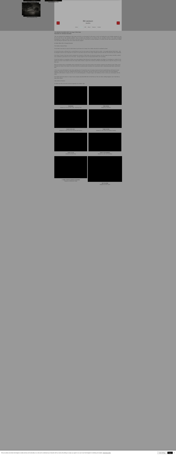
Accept (170, 452)
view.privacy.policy (107, 452)
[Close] (174, 453)
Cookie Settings (162, 452)
